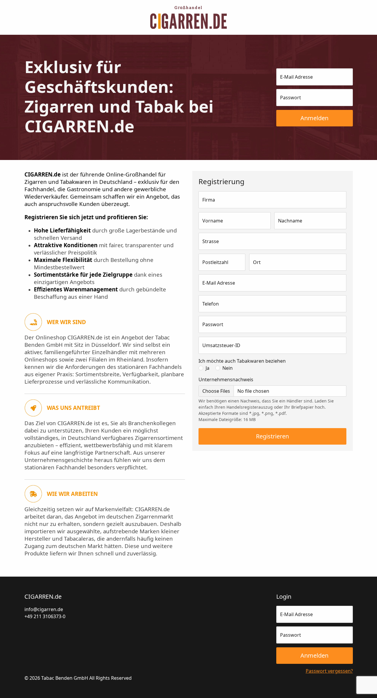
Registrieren (272, 436)
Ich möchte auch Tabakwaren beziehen (242, 361)
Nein (227, 368)
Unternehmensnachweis (226, 379)
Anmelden (314, 118)
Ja (207, 368)
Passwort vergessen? (329, 671)
